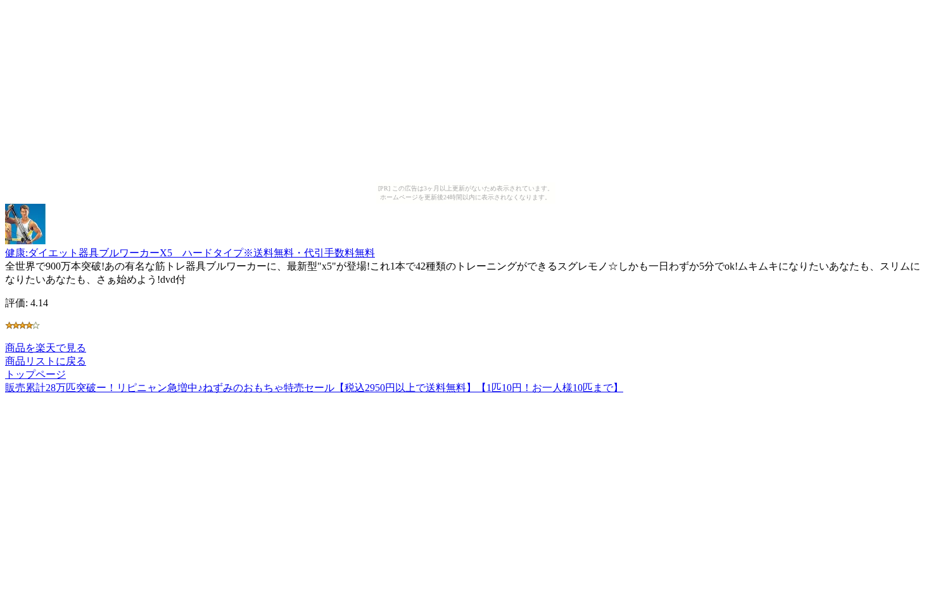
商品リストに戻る (45, 361)
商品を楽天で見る (45, 347)
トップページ (35, 374)
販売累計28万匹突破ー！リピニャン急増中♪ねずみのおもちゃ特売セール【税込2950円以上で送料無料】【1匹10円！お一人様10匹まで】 (314, 387)
